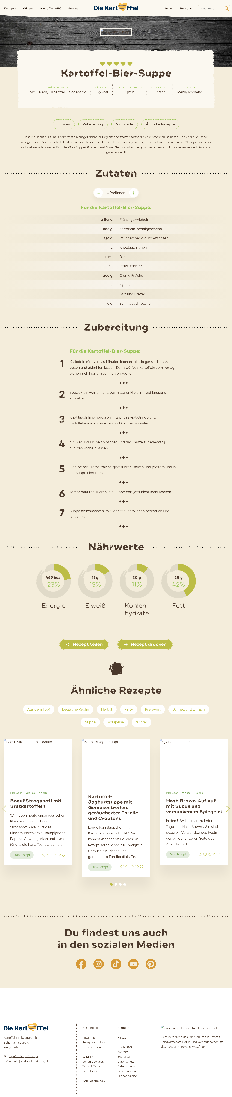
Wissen (28, 8)
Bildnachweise (127, 1076)
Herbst (106, 709)
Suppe (90, 722)
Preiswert (153, 709)
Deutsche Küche (75, 709)
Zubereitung (93, 124)
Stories (73, 8)
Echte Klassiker (92, 1047)
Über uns (185, 8)
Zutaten (63, 124)
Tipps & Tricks (91, 1066)
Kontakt (122, 1052)
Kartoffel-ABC (50, 8)
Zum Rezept (23, 856)
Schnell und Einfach (189, 709)
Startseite (90, 1028)
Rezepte (10, 8)
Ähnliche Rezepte (160, 124)
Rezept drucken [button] (148, 644)
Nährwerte (124, 124)
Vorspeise (116, 722)
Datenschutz (125, 1061)
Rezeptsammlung (94, 1042)
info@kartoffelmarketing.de (31, 1061)
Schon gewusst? (93, 1061)
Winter (141, 722)
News (168, 8)
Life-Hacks (89, 1071)
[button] (228, 808)
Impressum (124, 1056)
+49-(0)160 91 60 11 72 (23, 1056)
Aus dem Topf (38, 709)
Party (128, 709)
